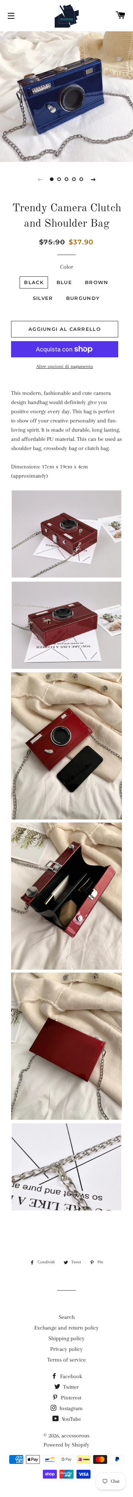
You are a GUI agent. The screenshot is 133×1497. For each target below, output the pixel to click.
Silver (43, 298)
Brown (97, 282)
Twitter (70, 1387)
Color (66, 266)
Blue (64, 282)
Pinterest (70, 1397)
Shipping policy (66, 1338)
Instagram (70, 1408)
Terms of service (66, 1359)
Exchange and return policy (66, 1327)
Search (67, 1317)
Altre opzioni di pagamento (64, 366)
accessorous (75, 1435)
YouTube (70, 1419)
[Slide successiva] (93, 179)
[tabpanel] (66, 95)
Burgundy (83, 298)
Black (34, 282)
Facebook (70, 1376)
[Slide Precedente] (40, 179)
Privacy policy (66, 1349)
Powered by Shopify (66, 1444)
